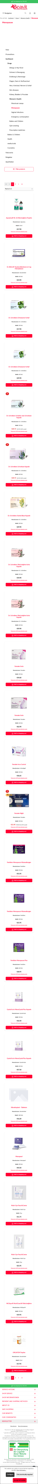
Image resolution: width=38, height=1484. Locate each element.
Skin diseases (14, 90)
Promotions (10, 54)
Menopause (15, 108)
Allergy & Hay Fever (16, 68)
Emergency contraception (20, 117)
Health (9, 139)
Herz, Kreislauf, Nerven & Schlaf (20, 85)
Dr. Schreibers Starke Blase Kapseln (19, 516)
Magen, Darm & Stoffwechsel (19, 81)
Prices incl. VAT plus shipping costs (19, 231)
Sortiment (9, 59)
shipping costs (19, 1429)
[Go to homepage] (19, 7)
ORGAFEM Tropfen (19, 1352)
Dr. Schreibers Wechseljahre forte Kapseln (19, 565)
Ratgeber (9, 157)
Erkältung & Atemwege (17, 77)
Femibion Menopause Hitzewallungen (19, 862)
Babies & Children (13, 134)
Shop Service (13, 1426)
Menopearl (19, 1156)
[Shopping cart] (34, 13)
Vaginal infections (17, 112)
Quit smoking (14, 126)
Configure (10, 1474)
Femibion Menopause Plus (19, 960)
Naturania (9, 152)
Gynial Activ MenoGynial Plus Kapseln (19, 1009)
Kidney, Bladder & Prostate (18, 94)
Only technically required (25, 1474)
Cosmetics (11, 148)
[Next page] (18, 184)
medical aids (11, 143)
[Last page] (22, 184)
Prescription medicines (17, 130)
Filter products (20, 169)
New (7, 50)
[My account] (30, 13)
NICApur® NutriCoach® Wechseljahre (19, 1303)
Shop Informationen (23, 1426)
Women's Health (15, 99)
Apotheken (10, 162)
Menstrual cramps (17, 103)
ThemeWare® (19, 1463)
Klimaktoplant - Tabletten (19, 1107)
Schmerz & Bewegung (17, 72)
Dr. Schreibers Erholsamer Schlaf (19, 318)
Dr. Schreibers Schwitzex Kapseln (19, 466)
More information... (21, 1470)
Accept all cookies (19, 1480)
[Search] (25, 13)
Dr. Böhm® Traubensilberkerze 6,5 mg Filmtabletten (19, 268)
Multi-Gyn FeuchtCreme (19, 1205)
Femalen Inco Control (19, 764)
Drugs (9, 63)
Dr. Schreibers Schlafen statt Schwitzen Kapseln (19, 416)
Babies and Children (16, 121)
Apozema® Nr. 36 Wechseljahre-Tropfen (19, 218)
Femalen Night (19, 813)
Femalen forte (19, 666)
